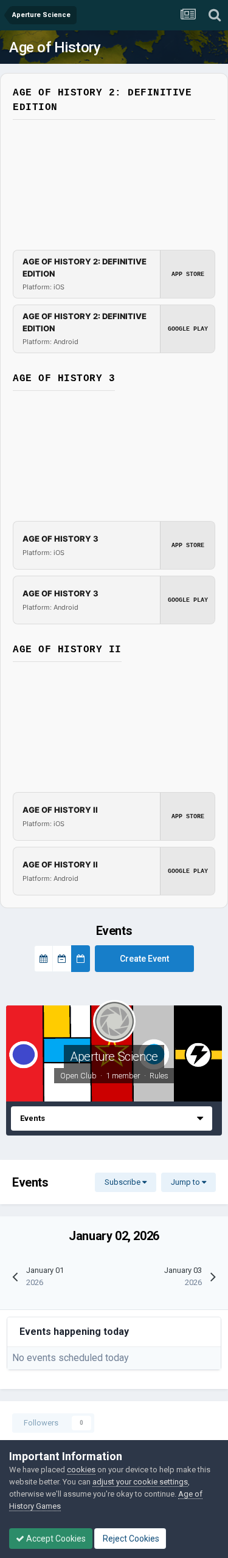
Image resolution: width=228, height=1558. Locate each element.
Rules (159, 1075)
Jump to (186, 1182)
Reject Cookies (130, 1538)
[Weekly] (62, 958)
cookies (81, 1469)
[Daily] (80, 958)
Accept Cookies (55, 1538)
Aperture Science (114, 1056)
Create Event (144, 958)
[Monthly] (43, 958)
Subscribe (123, 1182)
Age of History (54, 47)
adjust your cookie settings (140, 1481)
